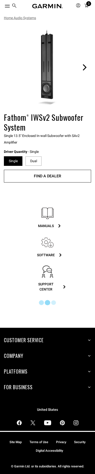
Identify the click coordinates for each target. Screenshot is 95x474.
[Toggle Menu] (3, 5)
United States (47, 410)
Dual (33, 161)
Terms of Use (38, 442)
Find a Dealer (47, 176)
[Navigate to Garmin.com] (47, 6)
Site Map (16, 442)
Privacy (61, 442)
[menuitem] (14, 6)
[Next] (84, 67)
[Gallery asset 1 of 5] (47, 67)
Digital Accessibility (49, 450)
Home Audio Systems (20, 18)
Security (80, 442)
